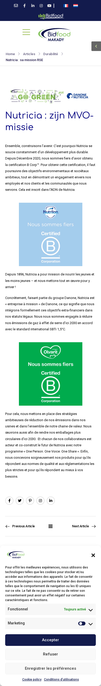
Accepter (50, 640)
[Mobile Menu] (26, 32)
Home (10, 54)
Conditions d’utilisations (61, 679)
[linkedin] (33, 6)
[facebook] (24, 6)
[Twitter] (20, 501)
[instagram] (41, 6)
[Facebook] (9, 501)
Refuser (50, 654)
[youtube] (49, 6)
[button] (93, 554)
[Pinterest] (30, 501)
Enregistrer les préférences (50, 668)
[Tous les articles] (50, 526)
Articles (29, 54)
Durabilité (50, 54)
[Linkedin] (51, 501)
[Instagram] (40, 501)
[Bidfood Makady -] (54, 34)
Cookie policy (31, 679)
